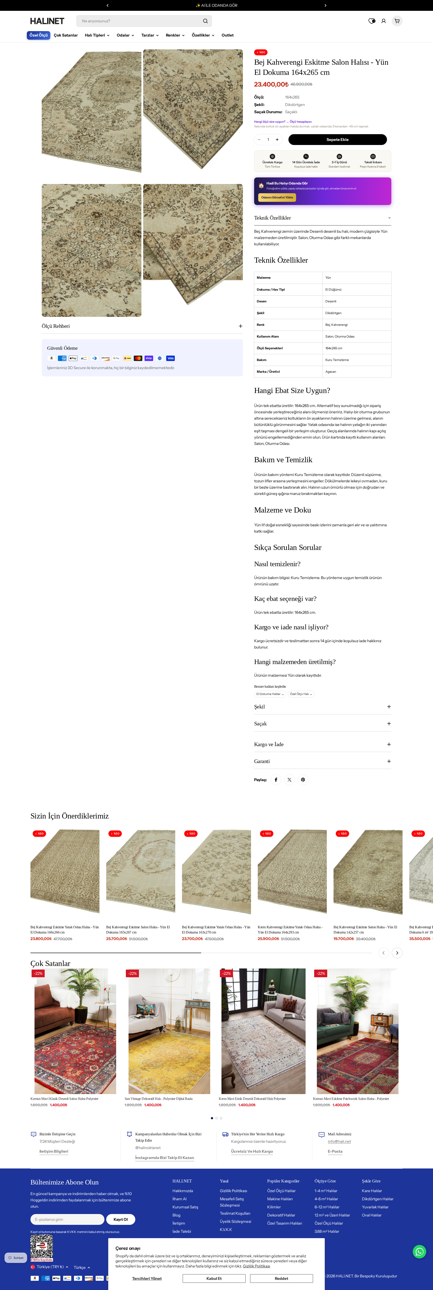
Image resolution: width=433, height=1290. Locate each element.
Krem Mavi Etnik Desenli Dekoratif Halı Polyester (252, 1099)
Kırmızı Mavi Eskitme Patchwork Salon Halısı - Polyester (351, 1099)
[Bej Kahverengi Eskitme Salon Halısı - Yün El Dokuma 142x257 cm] (368, 874)
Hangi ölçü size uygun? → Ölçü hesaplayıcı (283, 121)
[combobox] (144, 21)
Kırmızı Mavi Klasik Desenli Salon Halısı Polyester (64, 1099)
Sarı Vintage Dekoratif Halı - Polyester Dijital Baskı (159, 1099)
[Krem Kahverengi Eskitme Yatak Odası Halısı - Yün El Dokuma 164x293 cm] (292, 874)
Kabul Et (214, 1278)
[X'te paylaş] (289, 779)
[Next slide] (397, 952)
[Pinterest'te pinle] (303, 779)
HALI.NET (344, 1276)
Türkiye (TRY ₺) (50, 1267)
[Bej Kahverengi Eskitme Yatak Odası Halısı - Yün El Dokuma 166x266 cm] (64, 874)
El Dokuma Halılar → (270, 694)
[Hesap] (383, 21)
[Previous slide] (383, 952)
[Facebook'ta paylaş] (276, 779)
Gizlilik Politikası (256, 1266)
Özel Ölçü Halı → (301, 694)
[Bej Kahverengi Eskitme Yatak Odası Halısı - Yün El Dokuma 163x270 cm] (216, 874)
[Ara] (205, 21)
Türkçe (80, 1267)
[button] (107, 5)
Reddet (281, 1278)
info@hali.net (339, 1141)
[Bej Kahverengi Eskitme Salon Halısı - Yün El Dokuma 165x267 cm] (140, 874)
